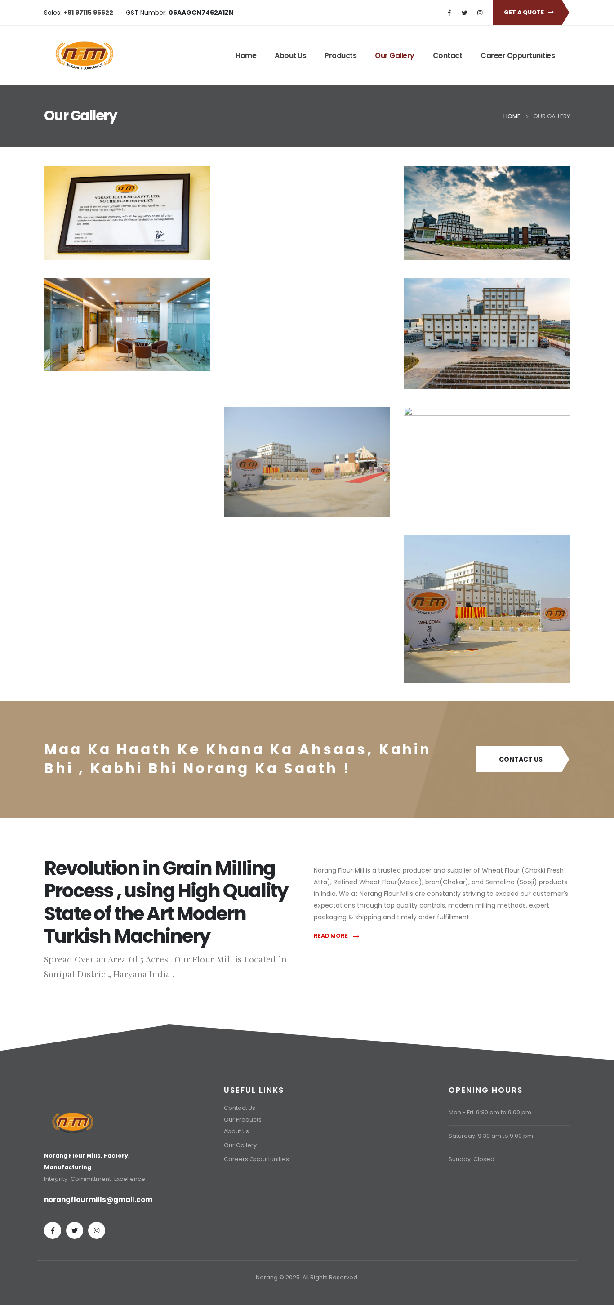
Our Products (243, 1119)
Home (246, 55)
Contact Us (521, 759)
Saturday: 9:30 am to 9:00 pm (491, 1136)
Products (340, 55)
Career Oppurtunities (518, 55)
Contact (448, 55)
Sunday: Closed (471, 1159)
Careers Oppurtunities (256, 1159)
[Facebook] (449, 12)
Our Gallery (394, 55)
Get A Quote (524, 12)
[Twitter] (464, 12)
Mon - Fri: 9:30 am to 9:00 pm (490, 1112)
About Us (290, 55)
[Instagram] (479, 12)
